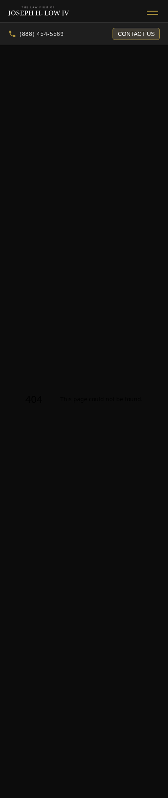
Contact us (136, 34)
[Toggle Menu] (152, 11)
